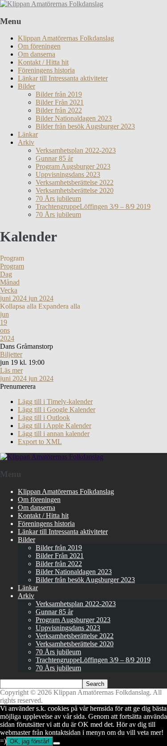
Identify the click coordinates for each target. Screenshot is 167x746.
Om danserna (36, 54)
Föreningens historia (46, 70)
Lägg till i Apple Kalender (54, 425)
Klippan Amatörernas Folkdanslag (66, 38)
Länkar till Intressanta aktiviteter (63, 78)
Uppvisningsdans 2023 (68, 174)
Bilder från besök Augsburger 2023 (85, 126)
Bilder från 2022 (59, 110)
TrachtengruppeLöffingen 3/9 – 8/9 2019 (93, 206)
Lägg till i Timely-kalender (55, 401)
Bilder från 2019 (59, 94)
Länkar (28, 134)
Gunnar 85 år (54, 158)
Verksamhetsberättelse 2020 (75, 190)
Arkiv (26, 142)
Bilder (26, 86)
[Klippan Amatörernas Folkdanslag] (51, 4)
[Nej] (56, 743)
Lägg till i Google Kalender (56, 409)
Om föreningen (39, 46)
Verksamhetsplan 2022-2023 (76, 150)
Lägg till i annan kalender (54, 433)
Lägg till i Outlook (44, 417)
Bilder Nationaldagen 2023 (74, 118)
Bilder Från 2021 (60, 102)
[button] (18, 386)
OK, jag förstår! (29, 741)
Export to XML (40, 441)
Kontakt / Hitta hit (43, 62)
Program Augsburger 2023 (73, 166)
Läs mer (11, 370)
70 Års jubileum (58, 198)
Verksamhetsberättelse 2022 (75, 182)
